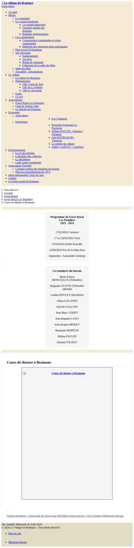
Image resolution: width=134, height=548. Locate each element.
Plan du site (14, 533)
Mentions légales (17, 542)
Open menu (7, 6)
